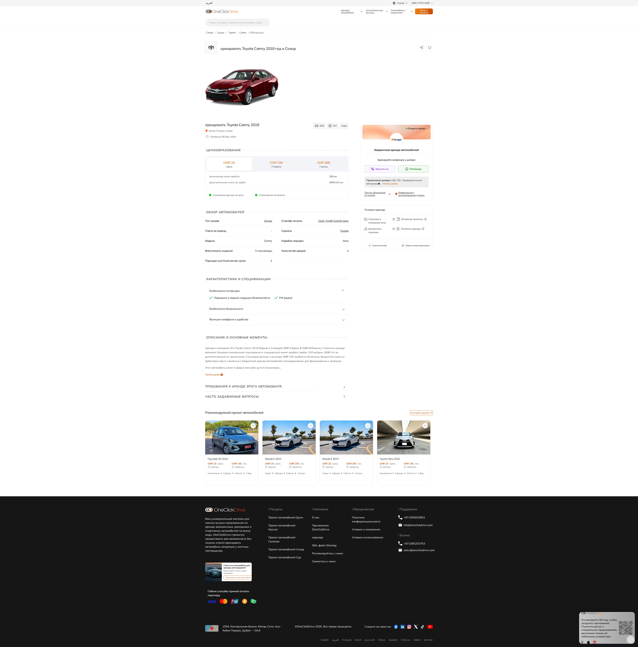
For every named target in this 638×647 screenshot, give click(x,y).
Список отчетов (379, 245)
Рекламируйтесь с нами (327, 553)
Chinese (405, 639)
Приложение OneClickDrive (320, 527)
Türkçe (381, 639)
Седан (268, 220)
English (325, 639)
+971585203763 (414, 543)
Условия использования (367, 537)
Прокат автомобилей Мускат (281, 527)
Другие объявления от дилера (374, 194)
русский (369, 639)
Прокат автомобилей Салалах (281, 539)
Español (393, 639)
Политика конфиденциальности (366, 519)
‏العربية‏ (335, 639)
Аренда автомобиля (347, 11)
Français (347, 639)
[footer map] (211, 628)
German (428, 639)
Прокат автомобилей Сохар (286, 549)
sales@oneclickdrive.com (418, 550)
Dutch (358, 639)
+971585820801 (414, 517)
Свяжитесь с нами (324, 561)
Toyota (344, 230)
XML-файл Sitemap (324, 545)
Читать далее (212, 374)
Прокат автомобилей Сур (284, 557)
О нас (315, 517)
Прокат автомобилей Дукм (285, 517)
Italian (417, 639)
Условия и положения (366, 529)
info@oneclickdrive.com (418, 525)
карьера (317, 537)
